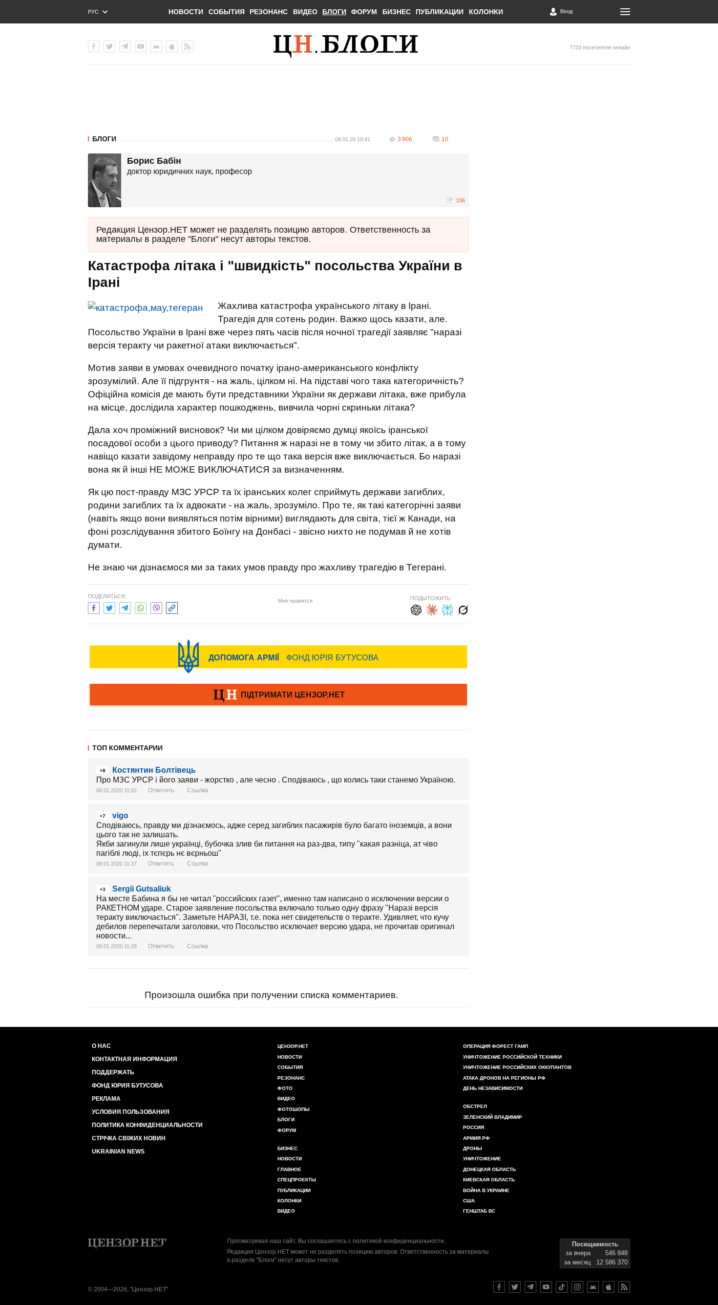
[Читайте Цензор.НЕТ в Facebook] (499, 1287)
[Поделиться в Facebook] (94, 607)
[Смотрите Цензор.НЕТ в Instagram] (577, 1287)
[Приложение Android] (156, 46)
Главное (289, 1169)
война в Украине (486, 1190)
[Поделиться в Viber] (156, 607)
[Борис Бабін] (104, 180)
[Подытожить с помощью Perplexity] (447, 609)
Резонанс (269, 12)
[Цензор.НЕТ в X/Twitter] (109, 46)
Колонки (486, 12)
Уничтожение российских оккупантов (517, 1067)
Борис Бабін (154, 161)
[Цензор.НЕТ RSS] (187, 46)
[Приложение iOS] (172, 46)
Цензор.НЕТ (292, 1046)
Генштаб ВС (479, 1211)
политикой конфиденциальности (398, 1241)
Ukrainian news (118, 1151)
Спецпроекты (296, 1179)
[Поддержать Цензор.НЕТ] (278, 695)
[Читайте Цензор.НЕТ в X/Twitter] (515, 1287)
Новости (186, 12)
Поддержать (113, 1072)
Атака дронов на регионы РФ (504, 1078)
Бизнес (396, 12)
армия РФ (476, 1138)
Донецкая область (489, 1169)
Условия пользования (130, 1112)
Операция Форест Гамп (495, 1046)
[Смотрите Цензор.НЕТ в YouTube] (546, 1287)
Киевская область (489, 1179)
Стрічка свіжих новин (129, 1138)
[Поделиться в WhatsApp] (141, 607)
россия (473, 1127)
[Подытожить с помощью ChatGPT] (416, 609)
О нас (101, 1046)
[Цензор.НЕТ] (359, 46)
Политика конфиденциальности (147, 1125)
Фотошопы (293, 1109)
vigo (120, 815)
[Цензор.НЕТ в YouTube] (141, 46)
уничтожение (482, 1158)
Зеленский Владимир (492, 1117)
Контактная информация (134, 1059)
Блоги (334, 12)
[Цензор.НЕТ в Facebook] (94, 46)
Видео (305, 12)
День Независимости (493, 1088)
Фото (285, 1088)
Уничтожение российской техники (512, 1057)
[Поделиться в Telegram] (125, 607)
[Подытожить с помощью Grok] (463, 609)
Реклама (106, 1098)
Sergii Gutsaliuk (141, 889)
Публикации (440, 12)
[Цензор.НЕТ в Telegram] (125, 46)
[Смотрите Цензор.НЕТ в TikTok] (562, 1287)
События (227, 12)
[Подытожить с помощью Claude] (432, 609)
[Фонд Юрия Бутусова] (278, 656)
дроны (472, 1148)
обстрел (475, 1106)
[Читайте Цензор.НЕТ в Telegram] (530, 1287)
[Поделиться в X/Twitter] (109, 607)
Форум (364, 12)
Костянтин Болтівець (154, 770)
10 (445, 139)
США (469, 1200)
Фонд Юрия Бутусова (127, 1085)
